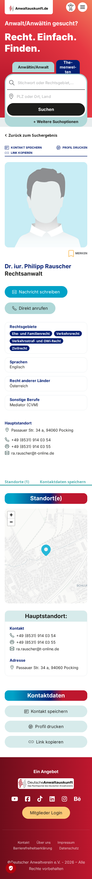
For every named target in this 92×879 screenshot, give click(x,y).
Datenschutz (69, 848)
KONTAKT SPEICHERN (26, 147)
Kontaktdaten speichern (63, 481)
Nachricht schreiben (39, 291)
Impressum (66, 842)
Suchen (46, 109)
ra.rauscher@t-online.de (32, 453)
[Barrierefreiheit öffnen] (70, 7)
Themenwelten (68, 67)
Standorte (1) (17, 481)
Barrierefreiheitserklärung (32, 848)
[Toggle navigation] (82, 7)
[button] (46, 550)
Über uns (43, 842)
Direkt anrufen (33, 308)
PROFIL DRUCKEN (75, 147)
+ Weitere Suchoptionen (55, 121)
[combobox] (46, 82)
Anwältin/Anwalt (33, 67)
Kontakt (23, 842)
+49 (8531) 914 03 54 (31, 439)
